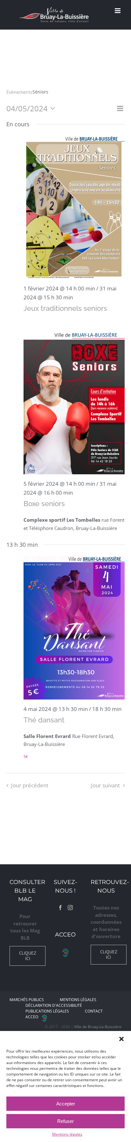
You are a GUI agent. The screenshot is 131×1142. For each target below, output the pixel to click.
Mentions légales (67, 1134)
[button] (121, 1039)
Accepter (65, 1103)
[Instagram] (70, 907)
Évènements (19, 92)
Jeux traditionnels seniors (65, 308)
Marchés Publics (27, 999)
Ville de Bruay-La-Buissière (97, 1026)
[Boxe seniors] (74, 402)
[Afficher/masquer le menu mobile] (118, 10)
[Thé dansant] (74, 628)
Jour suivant (105, 785)
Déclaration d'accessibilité (53, 1005)
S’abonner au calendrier (65, 807)
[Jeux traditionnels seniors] (74, 207)
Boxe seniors (44, 503)
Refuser (65, 1121)
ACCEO (31, 1017)
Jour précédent (29, 785)
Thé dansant (44, 720)
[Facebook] (60, 907)
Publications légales (47, 1011)
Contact (94, 1011)
